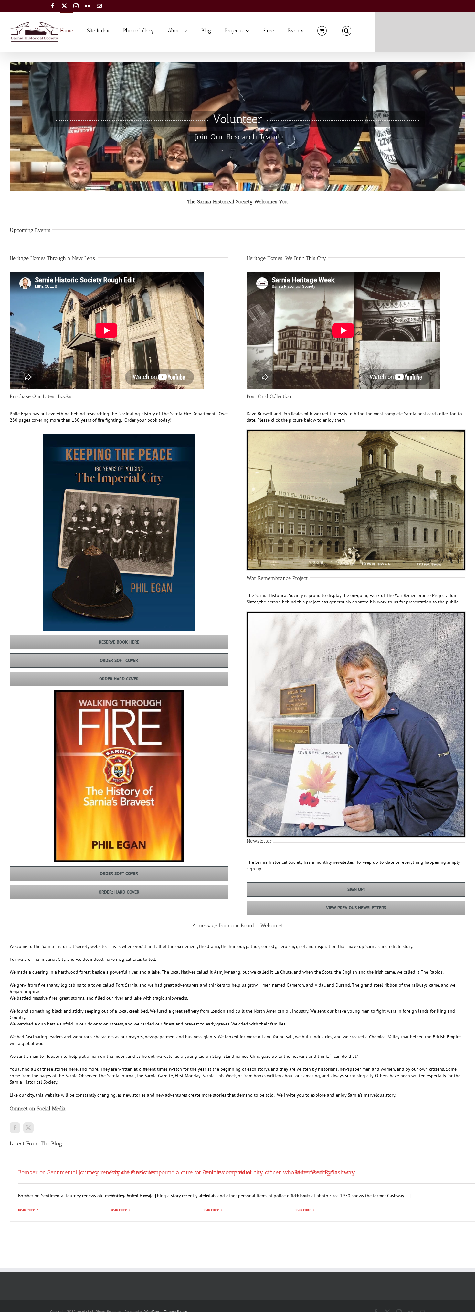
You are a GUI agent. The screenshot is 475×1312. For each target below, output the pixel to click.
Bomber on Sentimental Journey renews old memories (86, 1172)
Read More (26, 1209)
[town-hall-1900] (356, 433)
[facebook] (15, 1127)
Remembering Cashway (324, 1172)
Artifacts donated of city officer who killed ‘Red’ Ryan (270, 1172)
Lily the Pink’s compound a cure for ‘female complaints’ (180, 1172)
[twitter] (28, 1127)
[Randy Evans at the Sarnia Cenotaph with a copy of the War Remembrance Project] (356, 615)
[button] (346, 30)
